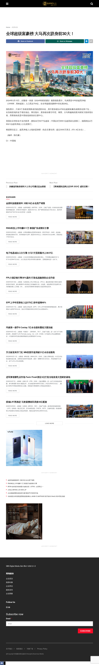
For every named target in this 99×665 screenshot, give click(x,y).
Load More (49, 423)
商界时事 (15, 27)
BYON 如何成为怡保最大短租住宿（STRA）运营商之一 (25, 486)
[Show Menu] (7, 3)
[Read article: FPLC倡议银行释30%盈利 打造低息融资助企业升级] (79, 287)
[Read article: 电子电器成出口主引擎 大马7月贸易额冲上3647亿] (79, 262)
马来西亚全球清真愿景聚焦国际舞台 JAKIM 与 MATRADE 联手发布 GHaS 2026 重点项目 (36, 496)
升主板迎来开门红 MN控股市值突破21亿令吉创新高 (30, 352)
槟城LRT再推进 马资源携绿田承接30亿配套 (26, 401)
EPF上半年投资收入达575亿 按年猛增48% (26, 302)
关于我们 (9, 649)
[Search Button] (92, 3)
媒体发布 (9, 590)
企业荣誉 (9, 593)
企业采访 (9, 578)
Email (9, 618)
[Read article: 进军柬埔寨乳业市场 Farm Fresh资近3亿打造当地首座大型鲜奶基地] (79, 386)
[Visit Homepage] (49, 3)
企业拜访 (9, 586)
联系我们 (19, 649)
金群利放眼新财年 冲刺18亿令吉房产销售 (25, 203)
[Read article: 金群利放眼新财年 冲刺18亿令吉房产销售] (79, 212)
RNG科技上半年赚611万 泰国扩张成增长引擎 (27, 228)
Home (8, 27)
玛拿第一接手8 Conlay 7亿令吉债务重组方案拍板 (29, 327)
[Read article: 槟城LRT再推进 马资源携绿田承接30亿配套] (79, 411)
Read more (13, 216)
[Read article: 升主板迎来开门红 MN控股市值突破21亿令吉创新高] (79, 361)
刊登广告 (30, 649)
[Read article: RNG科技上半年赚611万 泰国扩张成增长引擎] (79, 237)
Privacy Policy (42, 649)
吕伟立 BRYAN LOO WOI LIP (17, 490)
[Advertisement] (51, 17)
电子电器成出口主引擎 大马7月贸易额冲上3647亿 (29, 252)
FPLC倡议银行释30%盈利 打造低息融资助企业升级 (30, 277)
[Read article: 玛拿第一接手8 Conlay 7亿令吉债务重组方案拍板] (79, 336)
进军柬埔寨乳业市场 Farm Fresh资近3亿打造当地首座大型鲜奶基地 (38, 377)
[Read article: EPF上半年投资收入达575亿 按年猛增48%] (79, 312)
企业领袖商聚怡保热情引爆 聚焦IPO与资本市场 (23, 493)
